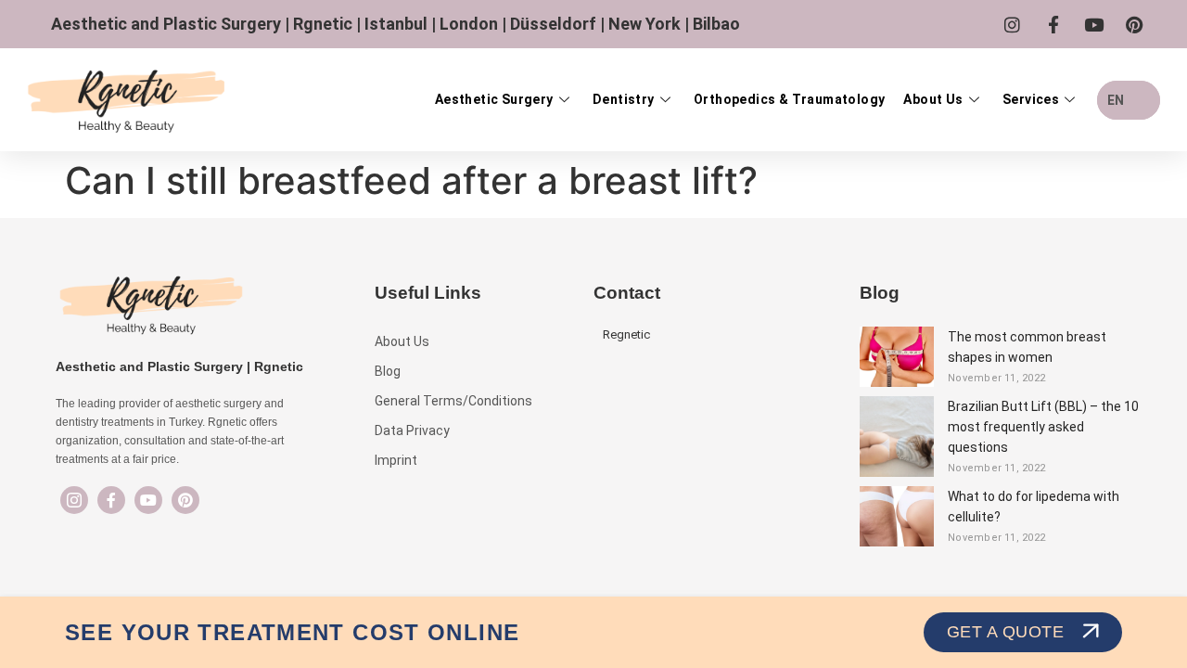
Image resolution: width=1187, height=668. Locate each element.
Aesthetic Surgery (494, 99)
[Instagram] (74, 500)
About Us (933, 99)
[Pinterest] (185, 500)
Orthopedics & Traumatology (789, 99)
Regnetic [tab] (626, 334)
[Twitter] (148, 500)
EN (1115, 100)
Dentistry (624, 99)
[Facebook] (111, 500)
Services (1030, 99)
